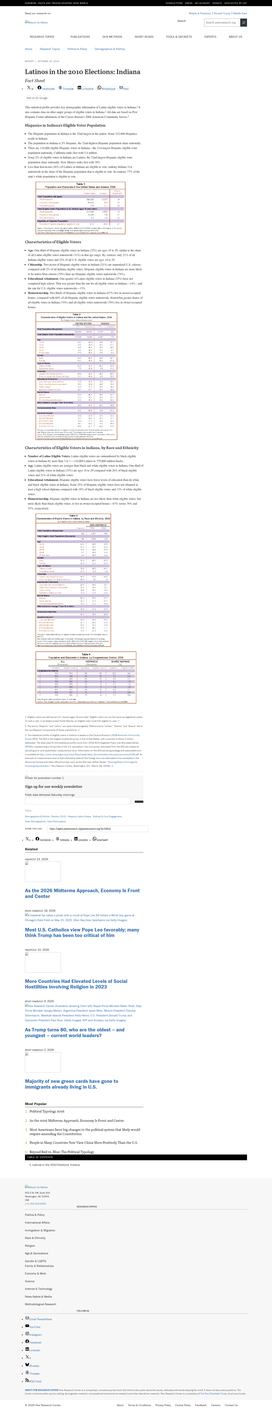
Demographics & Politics (37, 816)
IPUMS (29, 746)
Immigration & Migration (40, 1230)
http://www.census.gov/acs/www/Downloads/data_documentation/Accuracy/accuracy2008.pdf (89, 754)
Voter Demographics (35, 821)
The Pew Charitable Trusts (213, 1393)
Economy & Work (35, 1273)
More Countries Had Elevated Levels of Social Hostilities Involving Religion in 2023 (76, 984)
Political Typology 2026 (47, 1111)
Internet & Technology (38, 1289)
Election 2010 (58, 816)
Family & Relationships (39, 1266)
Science (30, 1281)
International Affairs (37, 1222)
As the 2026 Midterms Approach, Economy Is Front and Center (82, 893)
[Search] (243, 23)
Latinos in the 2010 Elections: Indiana (56, 1165)
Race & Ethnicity (35, 1238)
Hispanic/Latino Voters (79, 816)
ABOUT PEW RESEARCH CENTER (42, 1390)
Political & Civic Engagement (107, 816)
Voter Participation (56, 821)
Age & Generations (36, 1253)
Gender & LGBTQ (35, 1261)
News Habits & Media (38, 1296)
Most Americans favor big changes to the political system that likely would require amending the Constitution (85, 1131)
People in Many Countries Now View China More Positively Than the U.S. (84, 1142)
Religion (30, 1245)
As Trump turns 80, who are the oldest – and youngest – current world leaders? (75, 1032)
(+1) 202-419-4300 (35, 1203)
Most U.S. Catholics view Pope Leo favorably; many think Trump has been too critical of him (82, 932)
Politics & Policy (35, 1215)
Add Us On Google (37, 98)
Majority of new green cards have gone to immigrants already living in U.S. (71, 1084)
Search (181, 21)
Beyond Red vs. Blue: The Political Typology (62, 1152)
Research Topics (42, 37)
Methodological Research (40, 1304)
